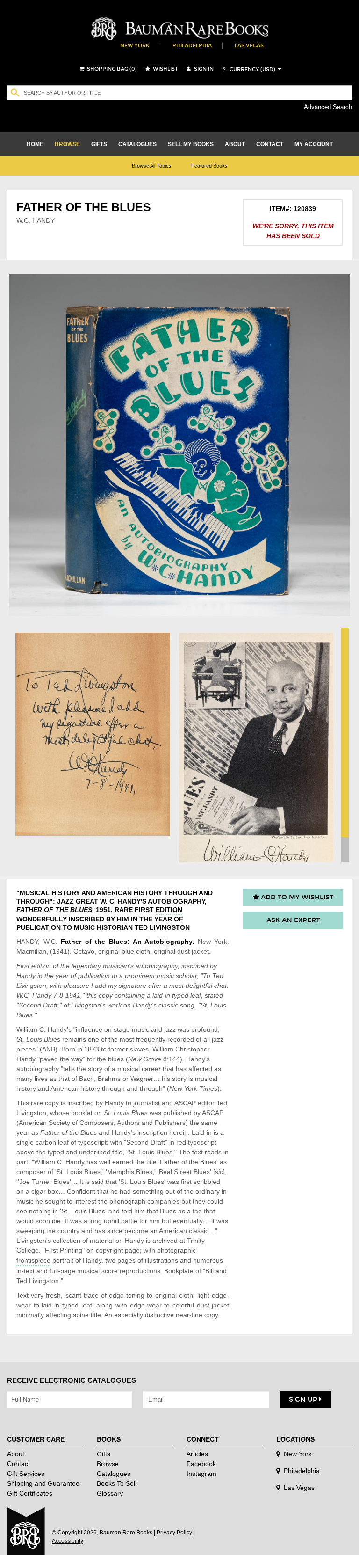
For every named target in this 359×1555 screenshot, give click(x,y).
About (15, 1454)
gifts (99, 144)
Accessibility (67, 1541)
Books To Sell (116, 1483)
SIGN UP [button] (304, 1399)
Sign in (203, 69)
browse (67, 144)
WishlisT (164, 69)
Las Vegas (249, 46)
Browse (108, 1463)
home (35, 144)
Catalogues (113, 1473)
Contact (18, 1463)
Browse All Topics (152, 165)
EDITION (169, 909)
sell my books (191, 144)
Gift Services (25, 1473)
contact (269, 144)
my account (313, 144)
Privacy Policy (174, 1532)
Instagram (201, 1473)
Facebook (201, 1463)
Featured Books (209, 165)
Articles (197, 1454)
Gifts (103, 1454)
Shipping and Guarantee (43, 1483)
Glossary (110, 1493)
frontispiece (33, 1260)
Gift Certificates (29, 1493)
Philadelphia (192, 46)
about (235, 144)
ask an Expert (293, 920)
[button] (247, 69)
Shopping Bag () (111, 69)
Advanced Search (328, 106)
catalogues (137, 144)
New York (135, 46)
